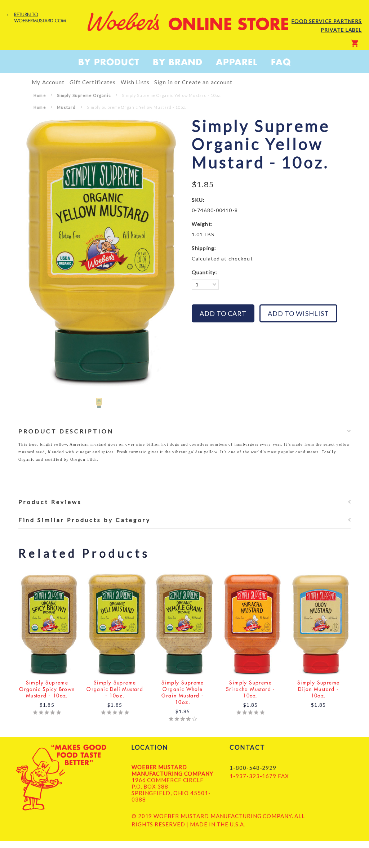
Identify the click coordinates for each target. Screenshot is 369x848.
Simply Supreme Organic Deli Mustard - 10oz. (114, 689)
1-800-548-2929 (253, 767)
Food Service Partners (327, 21)
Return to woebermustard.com (40, 18)
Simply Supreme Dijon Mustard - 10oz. (318, 689)
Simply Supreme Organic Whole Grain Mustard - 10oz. (182, 692)
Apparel (237, 62)
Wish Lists (135, 82)
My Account (48, 82)
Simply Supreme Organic (84, 95)
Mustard (66, 107)
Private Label (341, 30)
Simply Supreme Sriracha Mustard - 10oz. (250, 689)
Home (40, 95)
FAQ (281, 62)
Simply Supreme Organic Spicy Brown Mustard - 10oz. (47, 689)
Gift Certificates (93, 82)
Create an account (207, 82)
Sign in (163, 82)
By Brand (178, 62)
